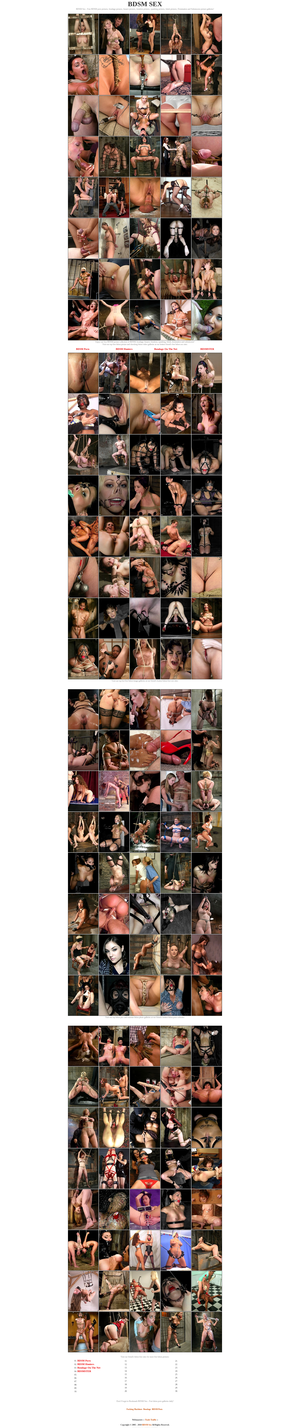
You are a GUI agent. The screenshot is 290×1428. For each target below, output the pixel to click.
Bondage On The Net (165, 349)
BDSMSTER (207, 349)
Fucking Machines (134, 1409)
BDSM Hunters (124, 349)
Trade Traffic (150, 1420)
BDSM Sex (147, 1425)
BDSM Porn (82, 349)
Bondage (147, 1409)
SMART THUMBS (151, 1427)
